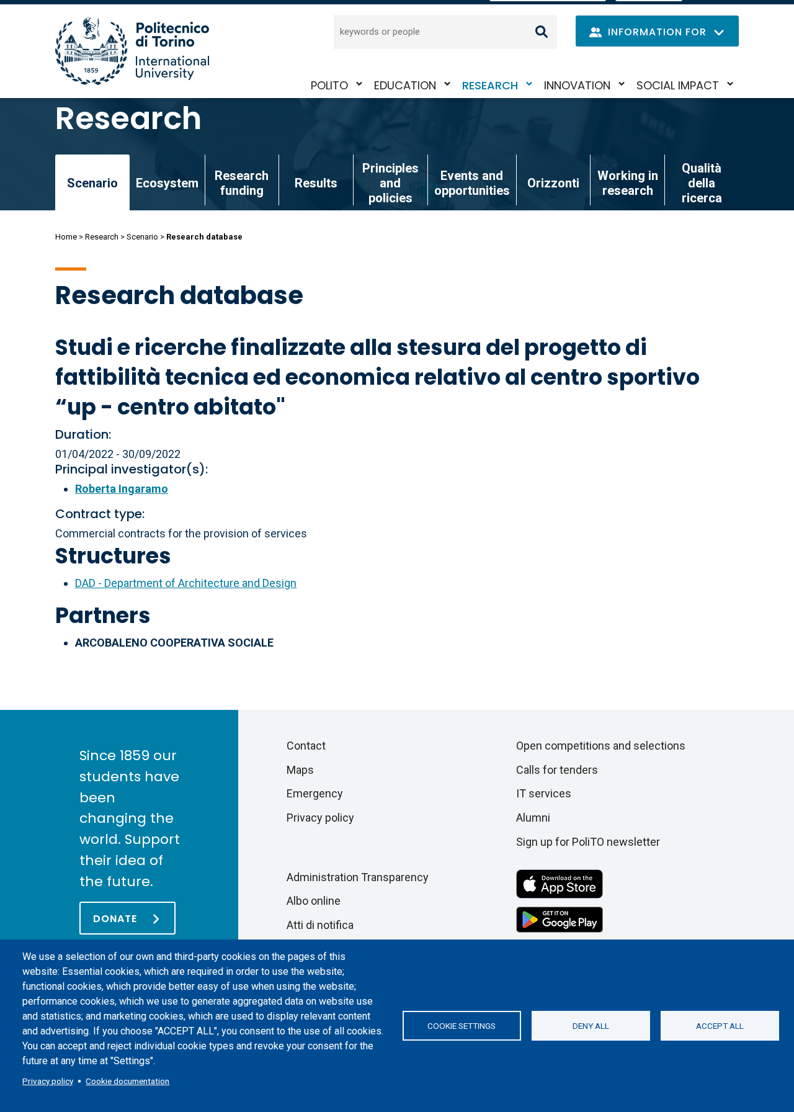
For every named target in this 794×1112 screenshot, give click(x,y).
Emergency (315, 793)
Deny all (591, 1026)
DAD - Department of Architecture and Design (186, 583)
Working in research (627, 183)
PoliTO (329, 85)
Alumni (533, 817)
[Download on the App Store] (559, 882)
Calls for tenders (557, 769)
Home (66, 236)
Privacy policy (47, 1081)
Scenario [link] (92, 183)
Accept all (720, 1026)
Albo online (314, 900)
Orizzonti (553, 183)
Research (490, 85)
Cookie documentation (127, 1081)
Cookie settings (461, 1026)
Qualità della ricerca (702, 183)
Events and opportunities (472, 183)
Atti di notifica (320, 924)
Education (405, 85)
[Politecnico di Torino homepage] (132, 51)
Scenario (142, 236)
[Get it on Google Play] (559, 918)
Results (316, 183)
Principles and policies (390, 183)
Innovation (577, 85)
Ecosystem (167, 183)
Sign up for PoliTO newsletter (588, 841)
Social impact (677, 85)
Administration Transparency (358, 877)
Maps (300, 769)
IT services (543, 793)
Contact (306, 745)
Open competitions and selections (600, 745)
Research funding (242, 183)
